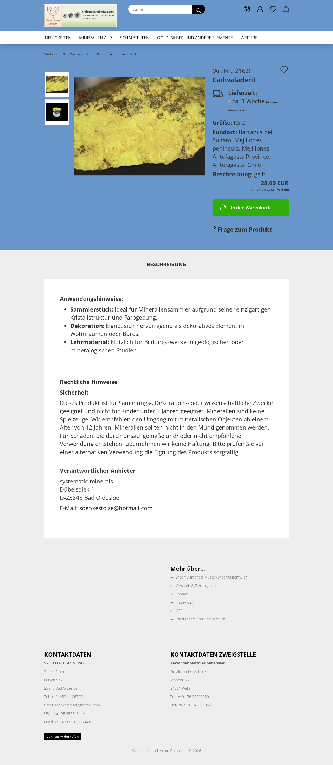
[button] (247, 9)
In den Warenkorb (251, 207)
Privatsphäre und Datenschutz (200, 619)
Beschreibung (166, 264)
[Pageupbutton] (318, 757)
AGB (179, 610)
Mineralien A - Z (95, 38)
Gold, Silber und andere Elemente (195, 38)
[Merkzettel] (273, 9)
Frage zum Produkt (245, 229)
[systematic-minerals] (82, 15)
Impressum (185, 602)
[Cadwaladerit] (139, 125)
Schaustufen (134, 38)
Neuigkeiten (58, 38)
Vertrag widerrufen (63, 736)
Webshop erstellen (147, 750)
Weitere (249, 38)
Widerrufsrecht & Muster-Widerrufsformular (211, 577)
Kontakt (182, 594)
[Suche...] (198, 9)
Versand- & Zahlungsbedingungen (203, 585)
